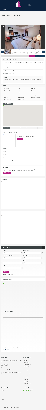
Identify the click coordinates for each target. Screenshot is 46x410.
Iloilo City (25, 371)
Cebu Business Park (27, 364)
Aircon (19, 88)
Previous (3, 37)
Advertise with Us (5, 392)
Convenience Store (7, 90)
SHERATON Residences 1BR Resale (10, 346)
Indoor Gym (20, 95)
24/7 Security (6, 88)
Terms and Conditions (6, 395)
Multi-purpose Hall (7, 99)
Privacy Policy (20, 170)
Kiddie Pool (6, 97)
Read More (17, 347)
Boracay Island (26, 377)
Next (42, 37)
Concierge (33, 88)
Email (35, 127)
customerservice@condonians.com (7, 369)
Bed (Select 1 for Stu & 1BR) (8, 255)
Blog (3, 390)
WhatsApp (28, 127)
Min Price (25, 260)
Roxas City (26, 379)
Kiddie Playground (34, 95)
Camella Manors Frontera (8, 311)
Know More (20, 138)
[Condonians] (23, 4)
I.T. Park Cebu (26, 362)
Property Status (26, 250)
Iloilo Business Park (27, 373)
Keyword (4, 260)
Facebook (15, 127)
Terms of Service (27, 170)
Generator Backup (34, 92)
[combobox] (13, 253)
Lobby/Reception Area (35, 97)
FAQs (3, 399)
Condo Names (26, 255)
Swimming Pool (21, 99)
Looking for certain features (8, 274)
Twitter (21, 127)
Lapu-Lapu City (26, 368)
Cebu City (25, 360)
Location (4, 250)
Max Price (4, 265)
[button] (24, 115)
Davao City (26, 381)
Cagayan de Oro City (27, 383)
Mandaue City (26, 366)
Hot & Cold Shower (7, 95)
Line (40, 127)
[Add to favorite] (3, 27)
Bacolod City (26, 375)
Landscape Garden (21, 97)
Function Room (34, 90)
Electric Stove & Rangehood (21, 91)
